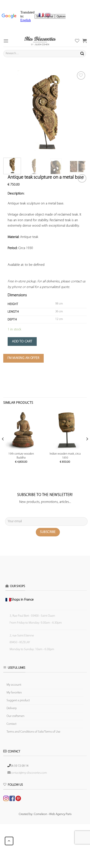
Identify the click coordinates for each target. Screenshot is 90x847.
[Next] (79, 112)
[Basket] (84, 40)
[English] (47, 15)
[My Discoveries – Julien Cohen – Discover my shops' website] (40, 41)
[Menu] (6, 40)
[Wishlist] (82, 178)
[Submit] (82, 53)
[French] (42, 15)
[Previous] (10, 112)
